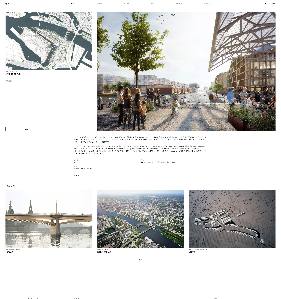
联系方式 (207, 3)
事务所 (126, 3)
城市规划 (8, 81)
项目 (72, 3)
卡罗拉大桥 (9, 252)
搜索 (274, 3)
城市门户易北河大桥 (104, 252)
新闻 (152, 3)
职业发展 (179, 3)
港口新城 (192, 252)
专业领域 (99, 3)
